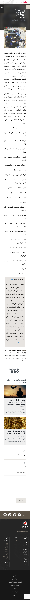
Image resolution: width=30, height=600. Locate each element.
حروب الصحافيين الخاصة (15, 343)
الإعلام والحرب (23, 352)
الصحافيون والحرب (18, 358)
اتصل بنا (6, 564)
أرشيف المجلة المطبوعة (5, 548)
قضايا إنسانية (25, 560)
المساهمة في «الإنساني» (5, 557)
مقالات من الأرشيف (6, 553)
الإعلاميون (17, 352)
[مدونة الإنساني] (15, 2)
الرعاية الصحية (23, 355)
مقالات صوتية (6, 543)
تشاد (14, 360)
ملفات (25, 564)
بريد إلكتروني (21, 472)
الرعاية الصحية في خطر (14, 355)
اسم (25, 466)
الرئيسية (24, 538)
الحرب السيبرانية (10, 352)
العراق (7, 358)
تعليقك (25, 478)
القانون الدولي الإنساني (21, 360)
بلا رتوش (15, 541)
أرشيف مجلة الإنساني (17, 350)
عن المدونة (6, 539)
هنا (12, 279)
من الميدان (25, 544)
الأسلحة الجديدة (8, 350)
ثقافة (15, 538)
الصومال (11, 358)
